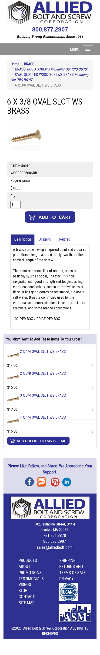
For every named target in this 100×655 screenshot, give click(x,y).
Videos (25, 584)
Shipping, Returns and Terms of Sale (72, 566)
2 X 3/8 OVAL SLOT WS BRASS (43, 373)
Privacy (66, 578)
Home (14, 64)
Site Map (27, 602)
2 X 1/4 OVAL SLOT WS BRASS (43, 351)
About (24, 566)
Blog (42, 480)
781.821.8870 (54, 535)
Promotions (30, 572)
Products (28, 560)
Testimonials (31, 578)
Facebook (31, 480)
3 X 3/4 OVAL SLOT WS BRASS (43, 395)
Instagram (68, 480)
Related (64, 239)
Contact (27, 596)
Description (22, 239)
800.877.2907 (50, 29)
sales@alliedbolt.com (55, 547)
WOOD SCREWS (51, 69)
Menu (74, 49)
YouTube (56, 480)
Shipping (45, 239)
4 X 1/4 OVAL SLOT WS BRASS (43, 417)
